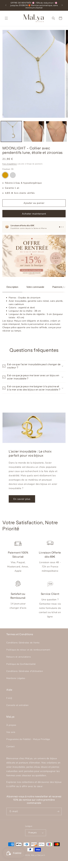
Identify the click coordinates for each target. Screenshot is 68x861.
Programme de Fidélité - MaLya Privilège (28, 739)
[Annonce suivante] (62, 5)
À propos (11, 725)
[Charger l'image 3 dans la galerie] (56, 131)
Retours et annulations (18, 656)
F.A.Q (9, 698)
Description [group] (12, 287)
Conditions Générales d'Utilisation (24, 671)
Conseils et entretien (17, 705)
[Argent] (13, 175)
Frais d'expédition (9, 164)
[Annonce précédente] (5, 5)
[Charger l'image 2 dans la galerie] (33, 131)
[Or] (5, 175)
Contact (10, 746)
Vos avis (10, 732)
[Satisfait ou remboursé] (63, 226)
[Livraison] (59, 226)
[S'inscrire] (58, 811)
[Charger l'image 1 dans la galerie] (11, 131)
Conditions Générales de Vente (22, 642)
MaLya (34, 855)
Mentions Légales (15, 678)
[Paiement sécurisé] (61, 226)
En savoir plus (21, 499)
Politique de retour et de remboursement (28, 649)
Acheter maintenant (34, 213)
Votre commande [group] (35, 287)
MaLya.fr (41, 855)
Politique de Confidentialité (21, 664)
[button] (6, 18)
